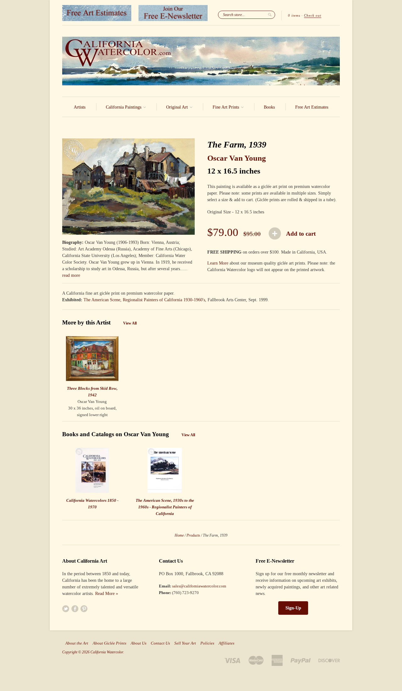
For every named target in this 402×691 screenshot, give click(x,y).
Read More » (106, 593)
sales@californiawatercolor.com (199, 586)
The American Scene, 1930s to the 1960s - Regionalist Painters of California (165, 507)
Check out (312, 15)
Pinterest (84, 608)
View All (130, 323)
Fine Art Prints (226, 107)
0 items (294, 15)
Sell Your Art (185, 643)
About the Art (76, 643)
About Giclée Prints (109, 643)
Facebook (75, 608)
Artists (79, 107)
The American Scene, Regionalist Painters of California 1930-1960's (144, 299)
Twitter (65, 608)
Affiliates (226, 643)
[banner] (201, 61)
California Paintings (124, 107)
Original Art (177, 107)
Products (193, 535)
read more (71, 275)
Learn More (217, 263)
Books (269, 107)
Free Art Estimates (311, 107)
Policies (207, 643)
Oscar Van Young (236, 158)
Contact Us (160, 643)
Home (179, 535)
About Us (138, 643)
